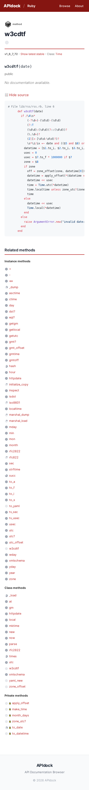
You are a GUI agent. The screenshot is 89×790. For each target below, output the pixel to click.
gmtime (14, 354)
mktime (14, 626)
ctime (13, 299)
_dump (13, 287)
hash (12, 366)
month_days (20, 715)
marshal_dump (19, 414)
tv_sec (13, 512)
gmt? (12, 341)
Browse (64, 6)
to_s (12, 500)
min (11, 433)
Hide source (19, 95)
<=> (11, 281)
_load (12, 595)
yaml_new (16, 680)
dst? (12, 311)
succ (12, 475)
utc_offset (16, 542)
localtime (15, 408)
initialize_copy (18, 384)
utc (11, 530)
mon (12, 439)
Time (58, 54)
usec (12, 524)
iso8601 (14, 402)
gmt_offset (16, 348)
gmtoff (14, 360)
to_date (17, 727)
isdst (12, 396)
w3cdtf (14, 548)
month (13, 445)
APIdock (12, 5)
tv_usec (14, 518)
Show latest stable (33, 54)
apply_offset (20, 703)
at (10, 601)
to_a (12, 481)
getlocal (14, 329)
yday (12, 566)
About (79, 6)
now (12, 638)
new (12, 632)
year (12, 573)
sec (11, 463)
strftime (14, 469)
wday (12, 554)
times (13, 656)
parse (13, 644)
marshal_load (18, 420)
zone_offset (17, 686)
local (12, 619)
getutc (13, 336)
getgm (13, 323)
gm (11, 607)
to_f (12, 487)
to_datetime (20, 733)
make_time (19, 709)
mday (13, 427)
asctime (14, 293)
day (11, 305)
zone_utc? (19, 721)
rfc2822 (14, 451)
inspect (14, 390)
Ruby (31, 6)
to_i (11, 493)
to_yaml (14, 506)
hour (12, 372)
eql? (12, 317)
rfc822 (13, 457)
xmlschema (17, 560)
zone (12, 579)
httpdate (15, 378)
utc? (12, 536)
